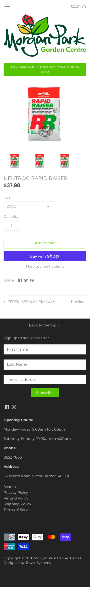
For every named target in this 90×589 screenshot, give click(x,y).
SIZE (7, 198)
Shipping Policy (17, 504)
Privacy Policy (16, 492)
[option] (15, 160)
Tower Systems (38, 563)
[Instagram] (14, 406)
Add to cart (45, 243)
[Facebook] (7, 406)
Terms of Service (18, 509)
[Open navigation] (7, 6)
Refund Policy (16, 498)
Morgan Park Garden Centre (57, 558)
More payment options (45, 266)
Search (10, 486)
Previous (78, 301)
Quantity (11, 217)
